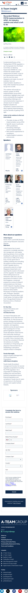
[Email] (26, 591)
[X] (8, 591)
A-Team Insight (7, 555)
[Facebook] (14, 591)
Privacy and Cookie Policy (8, 542)
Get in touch (17, 503)
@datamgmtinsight (8, 578)
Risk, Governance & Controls (18, 48)
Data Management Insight (10, 561)
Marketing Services (6, 539)
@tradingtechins (7, 576)
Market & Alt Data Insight (10, 563)
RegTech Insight (8, 51)
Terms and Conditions (7, 546)
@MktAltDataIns (7, 581)
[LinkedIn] (2, 591)
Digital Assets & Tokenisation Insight (13, 565)
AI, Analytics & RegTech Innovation (11, 47)
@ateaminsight (7, 572)
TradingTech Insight (8, 559)
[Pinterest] (20, 591)
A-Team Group (7, 553)
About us (3, 535)
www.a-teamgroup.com (8, 527)
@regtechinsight (7, 574)
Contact (3, 537)
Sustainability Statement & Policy (10, 544)
